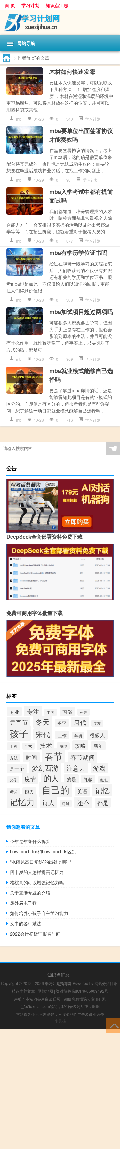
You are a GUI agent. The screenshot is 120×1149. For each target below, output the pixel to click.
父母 (13, 779)
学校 (97, 723)
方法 (14, 758)
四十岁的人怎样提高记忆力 (37, 872)
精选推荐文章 (23, 991)
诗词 (65, 803)
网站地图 (45, 991)
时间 (31, 757)
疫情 (30, 778)
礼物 (88, 779)
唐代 (80, 722)
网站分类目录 (105, 983)
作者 (83, 712)
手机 (13, 746)
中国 (50, 712)
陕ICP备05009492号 (90, 991)
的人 (51, 778)
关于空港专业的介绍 (30, 892)
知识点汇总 (57, 5)
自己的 (55, 789)
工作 (62, 735)
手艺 (28, 746)
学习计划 (30, 5)
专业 (14, 711)
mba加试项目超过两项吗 (81, 311)
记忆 (102, 790)
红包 (104, 779)
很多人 (97, 735)
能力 (29, 791)
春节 (54, 755)
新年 (98, 745)
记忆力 (22, 801)
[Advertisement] (60, 1089)
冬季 (61, 723)
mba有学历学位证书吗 (78, 252)
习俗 (67, 711)
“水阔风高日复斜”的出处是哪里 (40, 862)
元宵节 (19, 722)
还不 (83, 802)
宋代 (43, 734)
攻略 (80, 745)
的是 (71, 778)
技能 (63, 746)
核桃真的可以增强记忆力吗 (37, 882)
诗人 (48, 802)
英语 (82, 791)
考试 (13, 791)
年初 (78, 736)
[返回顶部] (113, 1025)
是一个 (17, 768)
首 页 (10, 5)
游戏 (99, 768)
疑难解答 (63, 991)
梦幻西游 (45, 768)
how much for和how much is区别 (43, 851)
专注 (33, 711)
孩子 (19, 733)
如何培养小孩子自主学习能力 (39, 913)
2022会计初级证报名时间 (35, 933)
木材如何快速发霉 (72, 71)
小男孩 (60, 1021)
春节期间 (82, 757)
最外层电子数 (23, 903)
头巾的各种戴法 (25, 923)
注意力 (75, 768)
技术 (46, 745)
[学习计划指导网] (60, 22)
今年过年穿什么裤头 (30, 841)
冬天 (43, 722)
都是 (102, 803)
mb (18, 119)
